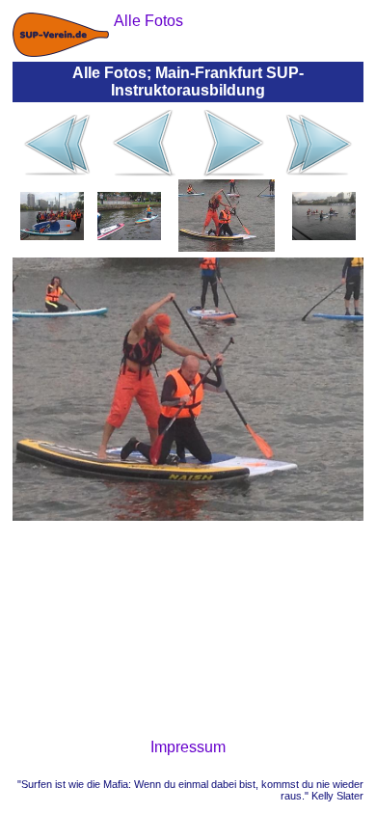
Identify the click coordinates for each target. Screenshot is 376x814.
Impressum (188, 747)
